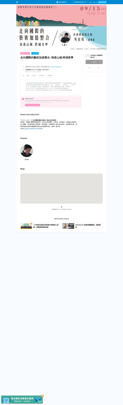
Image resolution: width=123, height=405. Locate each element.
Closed (94, 62)
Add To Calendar (56, 67)
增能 (28, 75)
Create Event (102, 2)
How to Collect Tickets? (32, 105)
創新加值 (41, 75)
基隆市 (34, 75)
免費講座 (49, 75)
